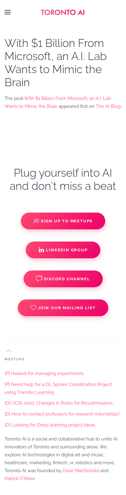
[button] (8, 12)
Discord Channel (67, 279)
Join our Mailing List (67, 308)
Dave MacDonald (81, 470)
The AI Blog (108, 106)
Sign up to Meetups (67, 221)
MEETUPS (15, 359)
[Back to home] (63, 12)
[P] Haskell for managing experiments (44, 373)
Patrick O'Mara (20, 478)
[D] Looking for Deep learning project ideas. (50, 425)
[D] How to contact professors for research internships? (62, 414)
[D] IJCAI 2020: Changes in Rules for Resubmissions (59, 403)
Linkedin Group (66, 250)
